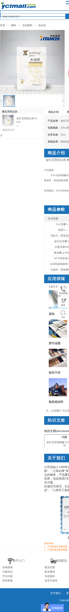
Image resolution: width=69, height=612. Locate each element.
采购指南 (7, 567)
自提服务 (50, 576)
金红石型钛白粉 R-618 (27, 120)
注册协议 (7, 571)
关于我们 (55, 593)
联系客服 (7, 580)
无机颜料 (27, 25)
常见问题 (7, 576)
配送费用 (50, 571)
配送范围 (50, 567)
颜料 (13, 25)
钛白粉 (42, 25)
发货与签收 (51, 580)
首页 (2, 25)
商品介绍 (53, 112)
